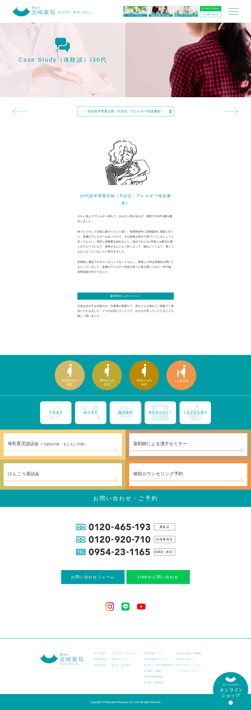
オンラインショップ (189, 665)
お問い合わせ (212, 14)
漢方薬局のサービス (157, 659)
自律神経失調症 (154, 676)
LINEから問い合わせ (158, 577)
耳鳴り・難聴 (153, 670)
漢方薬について (154, 653)
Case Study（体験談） (191, 653)
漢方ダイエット (122, 659)
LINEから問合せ (212, 8)
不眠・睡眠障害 (154, 682)
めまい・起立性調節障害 (159, 665)
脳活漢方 (101, 665)
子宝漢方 (101, 653)
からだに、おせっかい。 (127, 653)
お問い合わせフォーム (93, 577)
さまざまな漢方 (122, 665)
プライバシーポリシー (191, 670)
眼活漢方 (101, 659)
